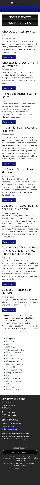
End (19, 331)
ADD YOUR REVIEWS (20, 23)
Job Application (30, 463)
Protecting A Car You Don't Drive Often (18, 315)
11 (32, 328)
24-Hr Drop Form (7, 463)
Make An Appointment (9, 429)
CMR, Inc (28, 458)
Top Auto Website (20, 460)
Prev (9, 328)
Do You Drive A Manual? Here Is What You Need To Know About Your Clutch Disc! (20, 251)
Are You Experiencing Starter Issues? (19, 95)
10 (29, 328)
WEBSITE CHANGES (20, 452)
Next (36, 328)
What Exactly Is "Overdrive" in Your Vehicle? (20, 64)
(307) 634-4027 (12, 412)
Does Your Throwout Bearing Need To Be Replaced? (20, 207)
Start (4, 328)
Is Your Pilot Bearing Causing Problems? (19, 129)
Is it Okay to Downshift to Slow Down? (17, 170)
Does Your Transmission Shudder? (17, 291)
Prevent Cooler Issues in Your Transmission (20, 326)
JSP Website (35, 458)
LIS (24, 469)
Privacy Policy (16, 465)
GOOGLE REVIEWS (20, 17)
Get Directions (6, 408)
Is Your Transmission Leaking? (14, 320)
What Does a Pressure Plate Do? (18, 33)
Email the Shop (12, 415)
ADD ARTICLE (18, 469)
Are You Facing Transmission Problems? (18, 318)
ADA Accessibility (19, 463)
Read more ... (8, 57)
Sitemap (25, 465)
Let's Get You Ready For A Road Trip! (17, 323)
